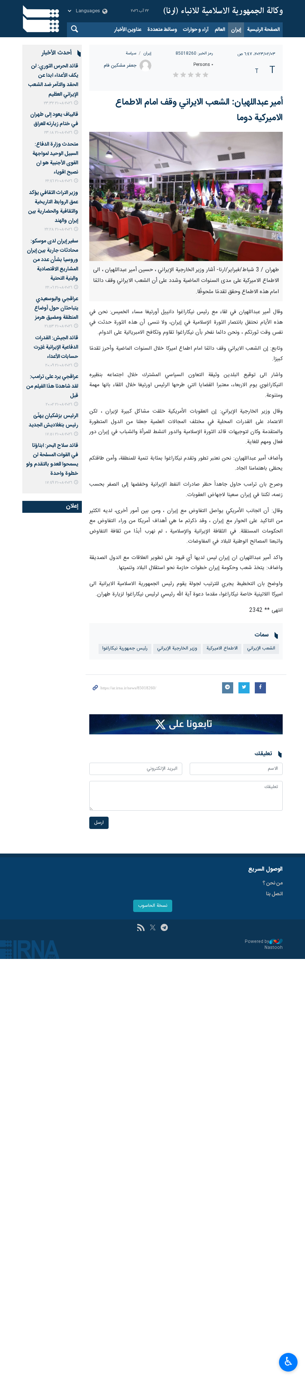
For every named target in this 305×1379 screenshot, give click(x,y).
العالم (220, 29)
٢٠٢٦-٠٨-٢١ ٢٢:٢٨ (58, 229)
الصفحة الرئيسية (263, 29)
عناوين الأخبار (127, 29)
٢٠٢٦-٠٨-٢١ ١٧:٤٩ (58, 482)
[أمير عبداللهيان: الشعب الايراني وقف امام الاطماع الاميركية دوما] (186, 196)
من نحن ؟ (273, 883)
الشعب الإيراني (261, 648)
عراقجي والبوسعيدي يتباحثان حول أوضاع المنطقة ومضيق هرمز (56, 308)
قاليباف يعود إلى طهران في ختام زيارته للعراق (54, 119)
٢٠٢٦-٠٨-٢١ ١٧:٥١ (58, 434)
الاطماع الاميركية (222, 648)
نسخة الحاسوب (152, 906)
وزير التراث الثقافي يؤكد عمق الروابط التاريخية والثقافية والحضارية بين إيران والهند (53, 207)
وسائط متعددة (162, 29)
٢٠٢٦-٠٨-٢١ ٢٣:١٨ (58, 132)
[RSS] (141, 928)
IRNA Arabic (223, 11)
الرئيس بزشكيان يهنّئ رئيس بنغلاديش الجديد (53, 421)
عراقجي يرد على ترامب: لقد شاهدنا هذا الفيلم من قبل (52, 386)
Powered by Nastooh (264, 945)
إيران (236, 29)
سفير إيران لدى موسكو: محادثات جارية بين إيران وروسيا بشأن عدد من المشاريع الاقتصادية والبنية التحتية (52, 260)
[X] (153, 928)
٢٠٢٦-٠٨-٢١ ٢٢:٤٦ (58, 181)
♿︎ (288, 1361)
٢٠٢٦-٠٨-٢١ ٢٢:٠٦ (58, 287)
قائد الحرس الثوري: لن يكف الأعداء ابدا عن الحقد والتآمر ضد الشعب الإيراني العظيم (53, 80)
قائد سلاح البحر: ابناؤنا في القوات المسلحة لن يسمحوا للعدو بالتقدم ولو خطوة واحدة (52, 460)
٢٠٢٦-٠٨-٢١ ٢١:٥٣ (58, 326)
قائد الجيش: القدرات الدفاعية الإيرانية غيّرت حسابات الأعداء (56, 347)
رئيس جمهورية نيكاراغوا (125, 648)
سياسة (131, 53)
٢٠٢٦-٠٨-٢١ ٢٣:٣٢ (58, 103)
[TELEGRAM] (164, 928)
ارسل (99, 823)
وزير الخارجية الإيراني (177, 648)
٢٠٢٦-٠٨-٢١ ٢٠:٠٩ (58, 365)
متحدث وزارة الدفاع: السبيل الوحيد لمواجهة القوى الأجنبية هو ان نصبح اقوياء (55, 158)
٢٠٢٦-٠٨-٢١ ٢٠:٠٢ (59, 404)
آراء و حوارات (196, 29)
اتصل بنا (274, 894)
